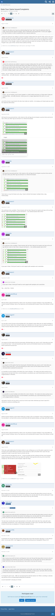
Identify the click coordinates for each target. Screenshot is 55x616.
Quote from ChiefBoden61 (11, 27)
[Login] (49, 2)
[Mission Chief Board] (1, 1)
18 (16, 13)
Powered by (27, 614)
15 (8, 13)
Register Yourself (30, 600)
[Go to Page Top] (52, 614)
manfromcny (13, 45)
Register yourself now (26, 596)
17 (13, 13)
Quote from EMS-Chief (10, 567)
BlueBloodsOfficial (14, 308)
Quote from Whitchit (9, 391)
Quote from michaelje (10, 282)
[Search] (46, 1)
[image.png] (10, 469)
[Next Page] (18, 14)
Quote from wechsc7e (10, 512)
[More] (52, 23)
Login (21, 600)
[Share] (53, 14)
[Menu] (53, 1)
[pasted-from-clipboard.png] (14, 128)
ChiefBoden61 (13, 478)
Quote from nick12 (9, 362)
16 (11, 13)
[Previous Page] (2, 14)
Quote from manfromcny (11, 61)
